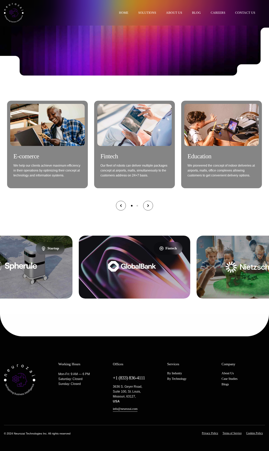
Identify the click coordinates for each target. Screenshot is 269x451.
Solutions (147, 12)
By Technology (176, 378)
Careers (218, 12)
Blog (196, 12)
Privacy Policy (210, 433)
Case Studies (229, 378)
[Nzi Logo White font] (19, 380)
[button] (121, 206)
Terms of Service (232, 433)
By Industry (174, 373)
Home (123, 12)
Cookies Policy (254, 433)
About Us (174, 12)
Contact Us (245, 12)
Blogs (225, 384)
